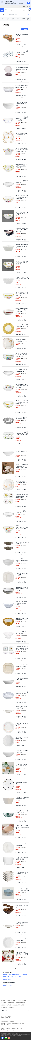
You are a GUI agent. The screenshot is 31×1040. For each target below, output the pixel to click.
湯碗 (8, 977)
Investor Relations (11, 1000)
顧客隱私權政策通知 (20, 1002)
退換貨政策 (3, 1002)
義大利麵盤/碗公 (15, 974)
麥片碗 (4, 977)
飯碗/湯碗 (5, 974)
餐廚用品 (13, 19)
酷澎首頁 (3, 19)
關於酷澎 (3, 1000)
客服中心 (28, 6)
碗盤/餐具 (23, 19)
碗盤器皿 (18, 19)
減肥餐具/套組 (18, 977)
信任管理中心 (11, 1002)
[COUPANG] (5, 1017)
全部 (3, 14)
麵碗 (10, 974)
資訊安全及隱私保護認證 (18, 1004)
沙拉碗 (28, 19)
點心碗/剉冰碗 (24, 974)
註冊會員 (24, 6)
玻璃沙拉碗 (9, 985)
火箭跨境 (8, 19)
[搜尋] (28, 14)
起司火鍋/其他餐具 (7, 979)
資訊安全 (9, 1004)
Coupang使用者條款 (21, 1000)
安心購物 (3, 1004)
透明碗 (4, 985)
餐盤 (12, 977)
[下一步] (23, 968)
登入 (20, 6)
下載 (28, 2)
